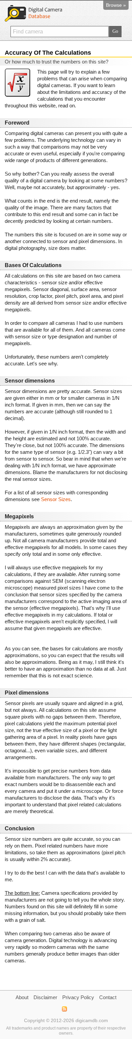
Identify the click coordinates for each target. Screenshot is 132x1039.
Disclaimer (45, 997)
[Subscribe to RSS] (64, 1009)
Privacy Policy (78, 997)
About (22, 997)
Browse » (116, 5)
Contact (107, 997)
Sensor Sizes (56, 499)
